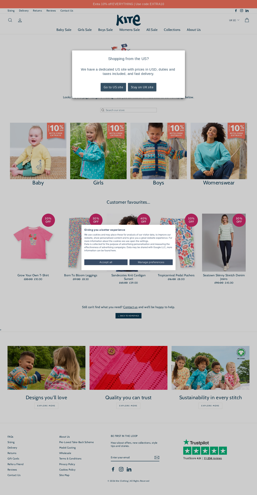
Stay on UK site (142, 87)
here (113, 250)
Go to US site (113, 87)
